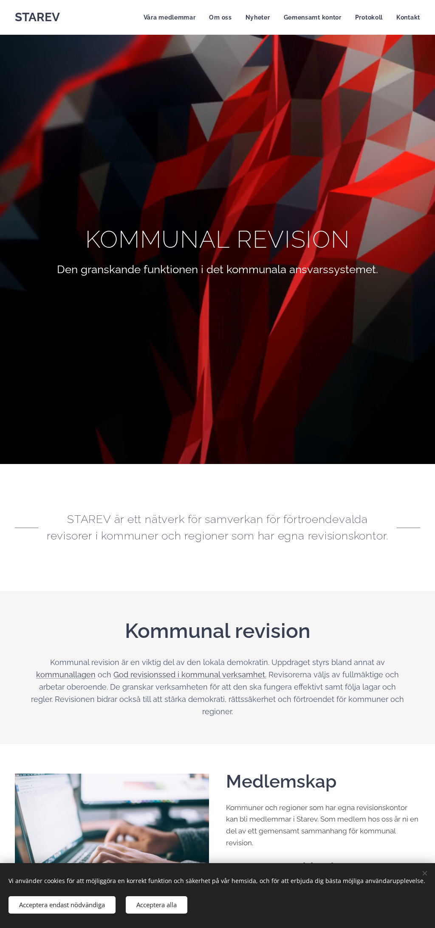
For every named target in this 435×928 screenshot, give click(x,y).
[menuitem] (172, 17)
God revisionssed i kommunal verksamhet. (189, 674)
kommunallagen (66, 674)
